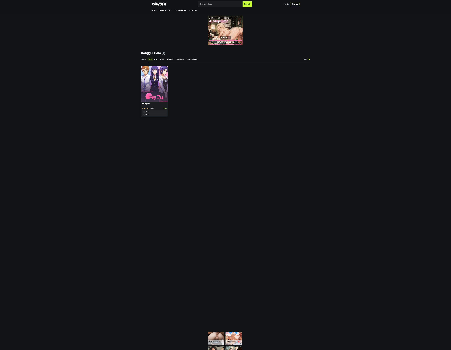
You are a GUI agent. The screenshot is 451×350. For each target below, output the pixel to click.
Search (247, 4)
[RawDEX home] (159, 4)
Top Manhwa (180, 11)
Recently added (192, 59)
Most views (180, 59)
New (150, 59)
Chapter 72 (146, 114)
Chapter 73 (146, 111)
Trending (170, 59)
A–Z (155, 59)
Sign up (295, 4)
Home (154, 11)
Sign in (286, 4)
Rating (162, 59)
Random (193, 11)
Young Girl (146, 104)
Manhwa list (166, 11)
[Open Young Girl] (154, 84)
